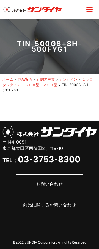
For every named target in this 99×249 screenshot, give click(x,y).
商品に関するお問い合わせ (49, 205)
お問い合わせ (49, 184)
